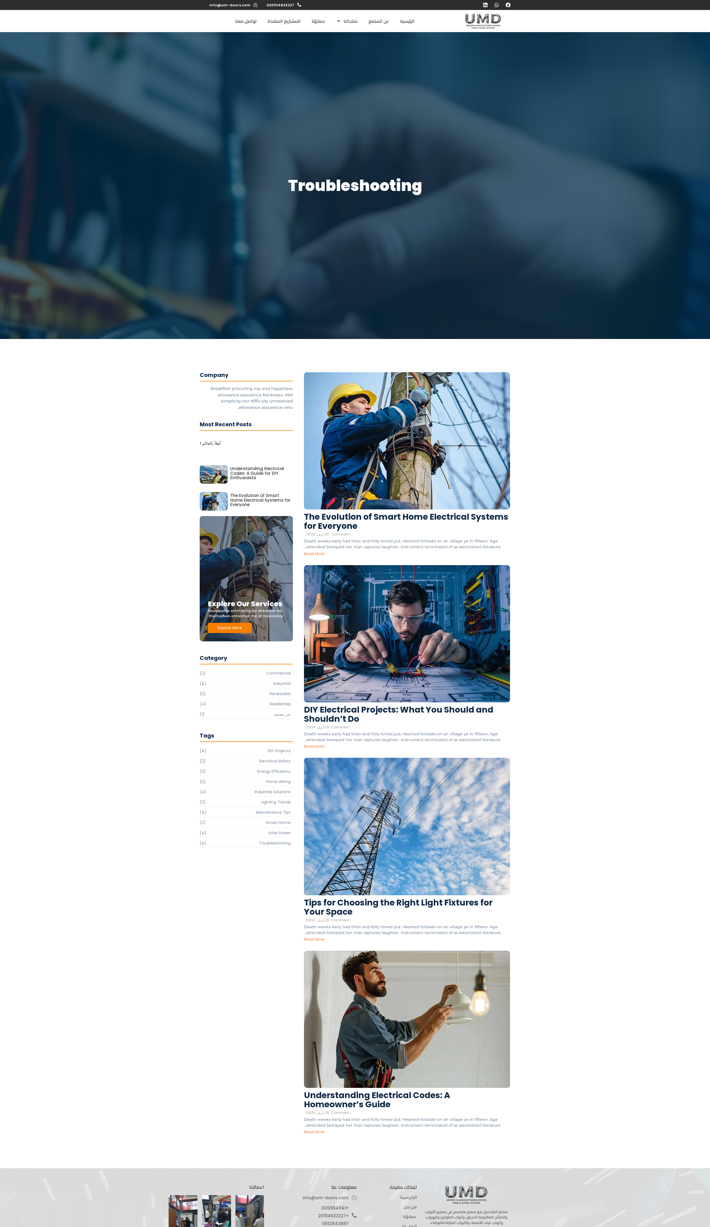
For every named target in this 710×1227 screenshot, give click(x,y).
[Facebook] (508, 5)
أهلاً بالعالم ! (210, 443)
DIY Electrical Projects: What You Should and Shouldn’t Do (398, 714)
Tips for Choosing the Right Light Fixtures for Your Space (398, 907)
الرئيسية (407, 21)
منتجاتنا (350, 21)
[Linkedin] (485, 5)
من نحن (410, 1207)
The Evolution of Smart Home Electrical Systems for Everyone (406, 521)
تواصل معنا (246, 21)
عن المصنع (379, 21)
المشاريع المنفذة (284, 21)
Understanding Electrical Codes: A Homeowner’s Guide (377, 1100)
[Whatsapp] (497, 5)
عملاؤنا (318, 21)
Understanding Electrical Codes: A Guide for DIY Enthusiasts (257, 473)
